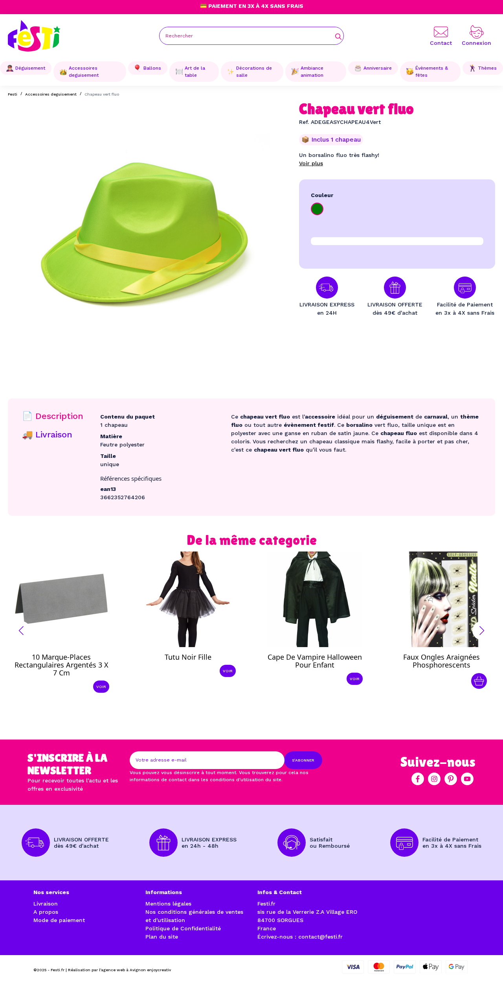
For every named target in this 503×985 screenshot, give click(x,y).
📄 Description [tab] (52, 416)
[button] (21, 630)
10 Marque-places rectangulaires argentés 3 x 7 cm (61, 664)
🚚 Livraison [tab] (47, 434)
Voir (101, 686)
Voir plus (311, 163)
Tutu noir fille (188, 657)
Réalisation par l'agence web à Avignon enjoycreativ (119, 970)
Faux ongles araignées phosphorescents (441, 661)
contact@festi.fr (320, 936)
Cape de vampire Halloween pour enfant (315, 661)
